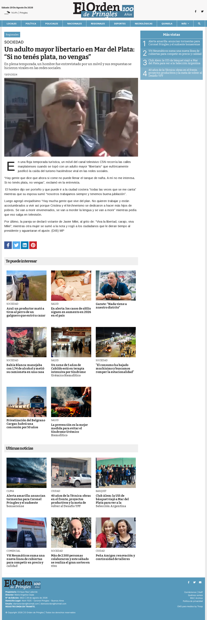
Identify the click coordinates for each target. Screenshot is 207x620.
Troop (200, 606)
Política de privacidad (193, 601)
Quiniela (167, 23)
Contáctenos (190, 592)
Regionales (98, 23)
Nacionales (74, 23)
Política (31, 23)
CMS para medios (185, 606)
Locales (12, 23)
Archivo (199, 598)
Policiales (51, 23)
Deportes (120, 23)
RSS (192, 598)
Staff (200, 592)
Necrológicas (143, 23)
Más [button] (184, 23)
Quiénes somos (195, 595)
